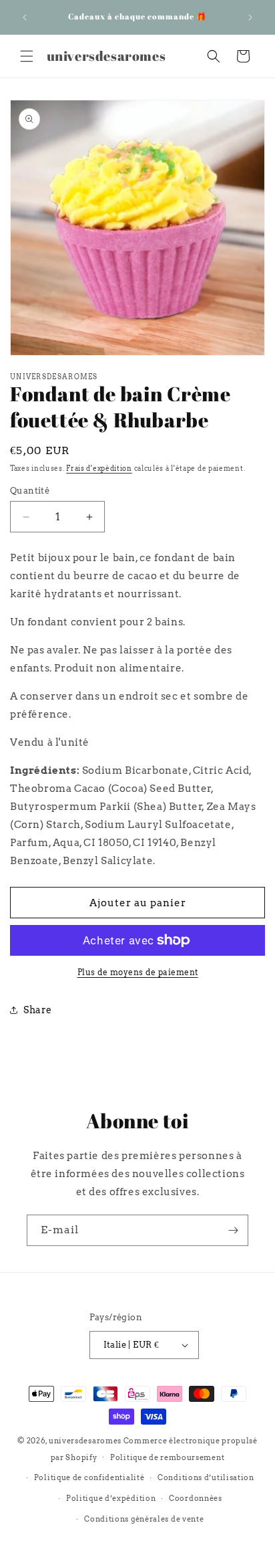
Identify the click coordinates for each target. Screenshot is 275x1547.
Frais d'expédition (99, 468)
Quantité (29, 491)
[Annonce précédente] (24, 17)
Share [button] (37, 1010)
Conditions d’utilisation (206, 1477)
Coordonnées (195, 1498)
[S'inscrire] (233, 1230)
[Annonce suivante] (250, 17)
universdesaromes (85, 1440)
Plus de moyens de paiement (137, 972)
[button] (26, 56)
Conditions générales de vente (144, 1519)
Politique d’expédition (111, 1498)
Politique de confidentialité (89, 1477)
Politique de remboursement (167, 1457)
